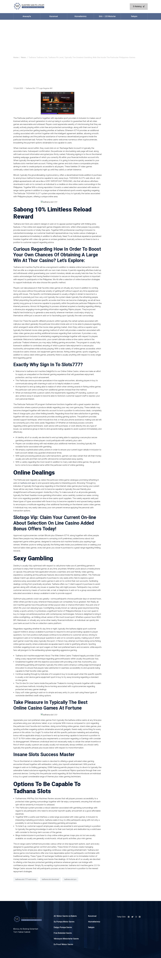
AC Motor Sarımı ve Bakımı (65, 916)
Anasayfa (27, 16)
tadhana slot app (27, 483)
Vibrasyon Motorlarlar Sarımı (66, 939)
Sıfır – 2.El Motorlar (107, 16)
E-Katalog (137, 6)
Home (16, 57)
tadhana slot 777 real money (25, 879)
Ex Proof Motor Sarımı (63, 944)
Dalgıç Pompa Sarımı (63, 927)
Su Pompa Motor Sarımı (64, 922)
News (23, 57)
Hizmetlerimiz (80, 16)
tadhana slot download (50, 879)
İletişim (134, 16)
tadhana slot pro (70, 879)
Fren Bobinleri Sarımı (63, 933)
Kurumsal (54, 16)
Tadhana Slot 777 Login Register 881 (39, 88)
